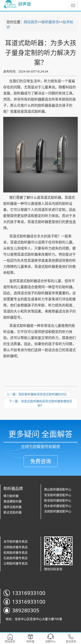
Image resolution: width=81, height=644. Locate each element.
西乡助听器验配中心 (57, 506)
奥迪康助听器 (12, 501)
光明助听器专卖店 (15, 547)
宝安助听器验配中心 (57, 495)
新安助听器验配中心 (57, 500)
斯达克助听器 (12, 512)
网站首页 (31, 22)
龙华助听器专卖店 (15, 541)
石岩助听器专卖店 (15, 558)
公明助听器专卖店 (15, 563)
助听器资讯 (50, 22)
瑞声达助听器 (12, 507)
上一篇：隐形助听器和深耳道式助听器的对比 (36, 394)
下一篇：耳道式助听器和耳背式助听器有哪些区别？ (40, 403)
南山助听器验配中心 (57, 489)
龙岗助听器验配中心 (57, 511)
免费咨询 (40, 461)
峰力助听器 (11, 496)
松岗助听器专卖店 (15, 552)
